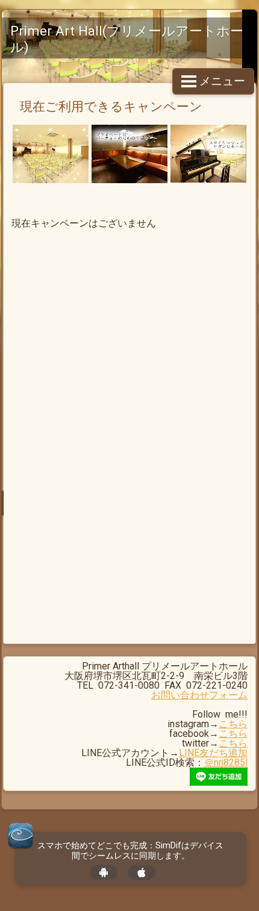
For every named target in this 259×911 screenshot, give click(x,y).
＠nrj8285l (226, 762)
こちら (233, 724)
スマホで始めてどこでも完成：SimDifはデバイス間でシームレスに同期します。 (130, 850)
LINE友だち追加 (213, 753)
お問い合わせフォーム (199, 695)
